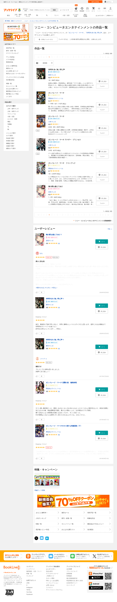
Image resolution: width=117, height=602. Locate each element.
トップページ (30, 569)
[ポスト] (36, 538)
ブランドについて (71, 571)
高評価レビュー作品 (12, 94)
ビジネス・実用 (12, 119)
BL (37, 15)
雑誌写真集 (85, 15)
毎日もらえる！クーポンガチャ (15, 73)
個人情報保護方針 (71, 578)
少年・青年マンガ (18, 15)
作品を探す (49, 571)
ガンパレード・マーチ (76, 32)
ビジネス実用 (75, 15)
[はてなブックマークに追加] (47, 540)
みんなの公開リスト (12, 89)
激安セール (9, 68)
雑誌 (9, 121)
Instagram (29, 587)
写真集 (10, 124)
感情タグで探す (11, 148)
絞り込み (25, 9)
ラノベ (56, 15)
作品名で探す (10, 138)
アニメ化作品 (10, 57)
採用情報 (69, 573)
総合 (8, 15)
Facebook (29, 594)
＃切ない (54, 287)
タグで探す (9, 135)
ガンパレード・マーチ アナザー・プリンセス (64, 139)
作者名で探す (10, 141)
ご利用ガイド (109, 15)
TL (47, 15)
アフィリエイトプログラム (54, 590)
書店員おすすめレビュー (13, 91)
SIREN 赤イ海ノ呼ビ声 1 (55, 298)
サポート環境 (50, 578)
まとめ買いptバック (12, 71)
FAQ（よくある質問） (53, 580)
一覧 (109, 229)
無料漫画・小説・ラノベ (33, 571)
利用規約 (69, 576)
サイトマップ (70, 585)
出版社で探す (10, 146)
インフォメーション (52, 583)
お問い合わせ (50, 585)
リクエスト (49, 587)
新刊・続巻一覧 (11, 50)
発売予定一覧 (10, 48)
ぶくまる (9, 96)
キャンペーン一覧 (11, 86)
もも (41, 253)
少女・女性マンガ (27, 15)
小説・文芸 (66, 15)
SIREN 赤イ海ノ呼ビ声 (94, 32)
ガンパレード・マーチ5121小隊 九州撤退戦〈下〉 (64, 426)
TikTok (28, 590)
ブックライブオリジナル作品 (15, 77)
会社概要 (69, 569)
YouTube (29, 592)
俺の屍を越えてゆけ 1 (54, 234)
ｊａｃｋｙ (43, 358)
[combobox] (40, 10)
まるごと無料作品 (11, 66)
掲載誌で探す (10, 143)
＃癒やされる (40, 287)
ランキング (29, 576)
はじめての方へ (100, 15)
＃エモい (48, 287)
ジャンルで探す (11, 133)
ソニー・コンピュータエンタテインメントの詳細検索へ (93, 220)
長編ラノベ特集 (40, 490)
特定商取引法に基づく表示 (74, 580)
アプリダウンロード (52, 573)
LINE (27, 583)
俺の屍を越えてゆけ (55, 186)
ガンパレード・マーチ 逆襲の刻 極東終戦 (61, 382)
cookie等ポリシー (71, 583)
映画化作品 (9, 62)
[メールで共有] (42, 539)
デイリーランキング (12, 53)
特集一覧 (9, 83)
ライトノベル (12, 114)
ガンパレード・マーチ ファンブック (62, 163)
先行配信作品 (10, 80)
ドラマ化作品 (10, 59)
